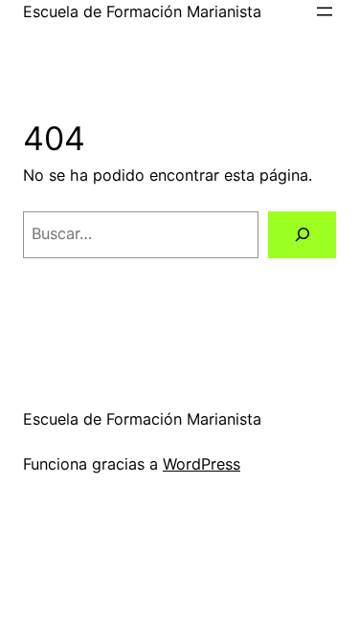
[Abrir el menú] (324, 11)
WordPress (201, 463)
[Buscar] (302, 235)
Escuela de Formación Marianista (142, 11)
